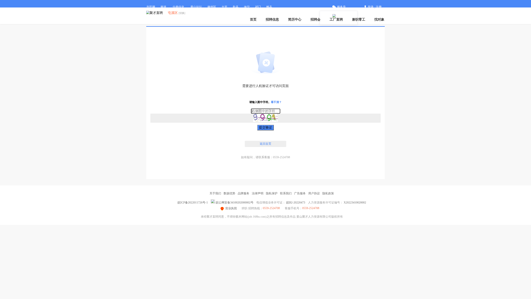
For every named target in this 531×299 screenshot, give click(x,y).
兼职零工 (358, 19)
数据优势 (229, 193)
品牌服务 (243, 193)
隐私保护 (272, 193)
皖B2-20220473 (295, 202)
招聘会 (315, 19)
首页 (253, 19)
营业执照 (231, 208)
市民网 (150, 7)
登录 (371, 7)
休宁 (247, 7)
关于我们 (215, 193)
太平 (224, 7)
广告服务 (300, 193)
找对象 (379, 19)
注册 (379, 7)
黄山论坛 (196, 7)
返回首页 (265, 143)
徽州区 (211, 7)
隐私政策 (328, 193)
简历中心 (294, 19)
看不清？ (276, 102)
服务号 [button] (341, 7)
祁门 (258, 7)
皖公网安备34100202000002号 (234, 202)
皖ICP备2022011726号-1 (193, 202)
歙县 (236, 7)
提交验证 (265, 127)
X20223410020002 (355, 202)
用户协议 (314, 193)
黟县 (269, 7)
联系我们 (286, 193)
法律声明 (257, 193)
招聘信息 (272, 19)
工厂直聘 (336, 19)
